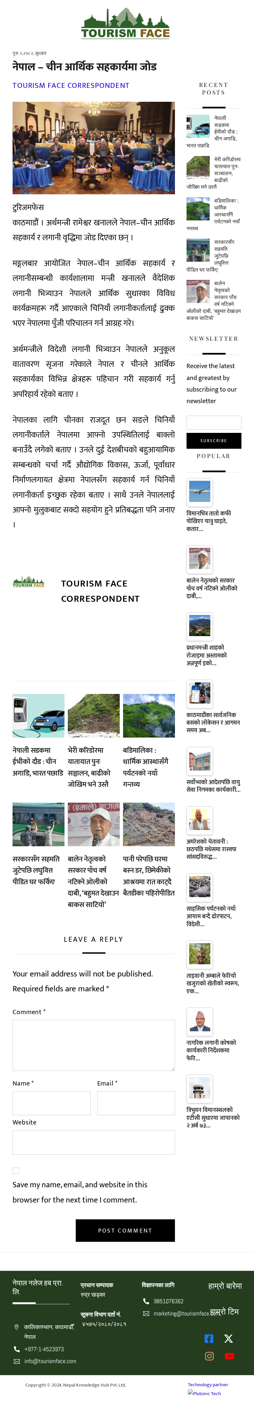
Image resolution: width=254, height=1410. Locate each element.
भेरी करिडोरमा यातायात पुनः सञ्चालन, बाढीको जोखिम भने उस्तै (89, 768)
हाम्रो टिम (224, 1311)
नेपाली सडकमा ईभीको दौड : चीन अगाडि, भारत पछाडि (38, 762)
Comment (29, 1012)
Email (107, 1083)
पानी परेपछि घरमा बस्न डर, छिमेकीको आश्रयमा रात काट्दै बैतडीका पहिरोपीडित (149, 876)
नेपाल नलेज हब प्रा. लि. (38, 1287)
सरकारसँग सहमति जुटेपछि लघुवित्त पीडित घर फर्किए (36, 871)
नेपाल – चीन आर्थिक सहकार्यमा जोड (85, 67)
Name (23, 1083)
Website (25, 1122)
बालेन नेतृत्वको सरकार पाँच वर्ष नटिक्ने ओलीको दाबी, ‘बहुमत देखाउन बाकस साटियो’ (93, 882)
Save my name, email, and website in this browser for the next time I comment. (80, 1192)
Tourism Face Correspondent (71, 85)
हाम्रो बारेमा (225, 1285)
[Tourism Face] (125, 36)
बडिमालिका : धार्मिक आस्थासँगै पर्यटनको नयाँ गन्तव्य (145, 768)
